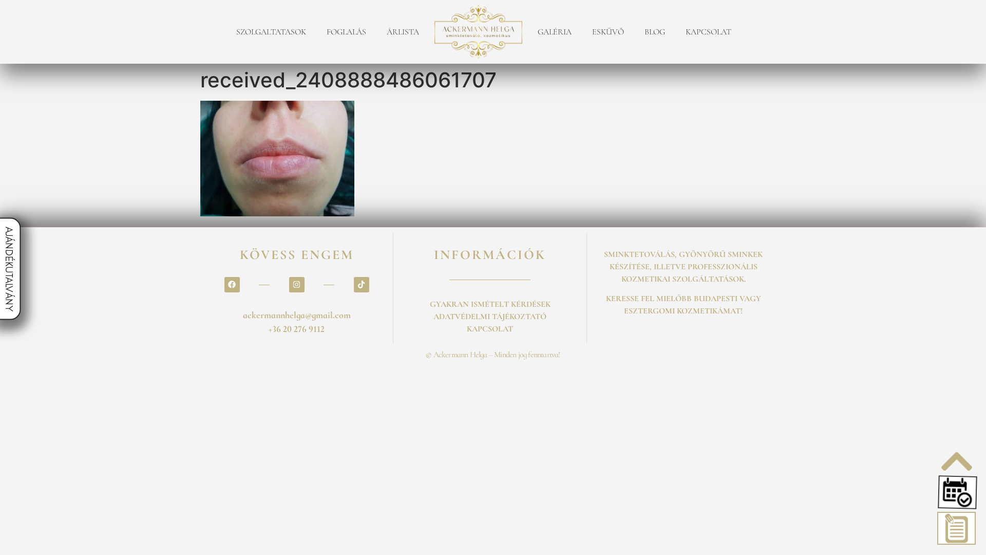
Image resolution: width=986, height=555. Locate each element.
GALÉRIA (555, 32)
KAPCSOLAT (708, 32)
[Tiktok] (361, 284)
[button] (956, 492)
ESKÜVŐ (608, 32)
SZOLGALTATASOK (271, 32)
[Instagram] (297, 284)
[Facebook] (232, 284)
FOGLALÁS (346, 32)
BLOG (654, 32)
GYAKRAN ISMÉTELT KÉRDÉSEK (490, 304)
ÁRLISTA (403, 32)
